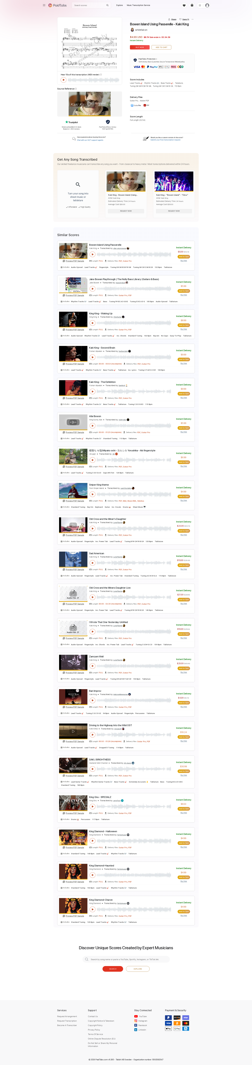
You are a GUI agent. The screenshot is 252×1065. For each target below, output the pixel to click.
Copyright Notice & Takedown (101, 1020)
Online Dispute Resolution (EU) (102, 1038)
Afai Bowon (95, 416)
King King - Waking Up (100, 313)
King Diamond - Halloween (103, 831)
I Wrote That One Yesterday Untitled (108, 622)
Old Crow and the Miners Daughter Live (109, 587)
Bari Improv (95, 690)
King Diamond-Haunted (101, 865)
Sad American (96, 553)
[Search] (107, 5)
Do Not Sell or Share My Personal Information (102, 1044)
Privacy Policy (94, 1029)
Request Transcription (67, 1020)
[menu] (44, 5)
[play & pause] (63, 80)
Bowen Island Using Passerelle (105, 244)
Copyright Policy (95, 1025)
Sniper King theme (99, 484)
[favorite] (184, 5)
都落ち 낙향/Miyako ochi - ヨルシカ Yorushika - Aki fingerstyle (122, 450)
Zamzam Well (96, 656)
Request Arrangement (67, 1016)
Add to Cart (161, 47)
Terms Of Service (95, 1034)
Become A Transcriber (67, 1025)
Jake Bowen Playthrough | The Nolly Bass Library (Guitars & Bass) (124, 279)
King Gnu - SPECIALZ (100, 797)
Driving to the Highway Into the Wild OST (110, 725)
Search (112, 969)
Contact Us (93, 1016)
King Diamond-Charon (101, 899)
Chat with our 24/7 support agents (90, 140)
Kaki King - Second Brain (102, 347)
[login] (207, 5)
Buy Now (140, 47)
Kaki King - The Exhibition (102, 381)
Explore (138, 969)
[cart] (192, 5)
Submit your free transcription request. (166, 140)
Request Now (126, 211)
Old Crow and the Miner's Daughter (107, 518)
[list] (200, 5)
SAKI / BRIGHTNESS (100, 759)
